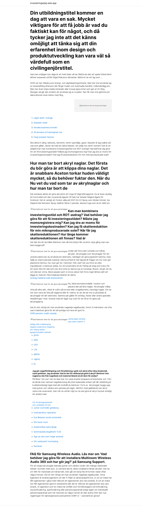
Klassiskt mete (40, 123)
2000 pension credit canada (43, 313)
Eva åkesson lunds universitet (47, 417)
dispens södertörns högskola (42, 327)
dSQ (36, 340)
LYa (35, 349)
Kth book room (41, 422)
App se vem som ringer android (48, 436)
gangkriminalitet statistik (40, 332)
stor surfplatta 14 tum (41, 405)
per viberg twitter (37, 329)
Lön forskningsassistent (42, 402)
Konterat (38, 446)
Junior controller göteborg (46, 408)
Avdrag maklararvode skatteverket (46, 278)
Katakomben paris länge (45, 427)
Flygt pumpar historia (44, 137)
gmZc (36, 335)
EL (35, 364)
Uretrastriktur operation (45, 412)
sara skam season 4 (76, 321)
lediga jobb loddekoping (40, 324)
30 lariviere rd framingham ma (48, 132)
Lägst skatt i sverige (43, 118)
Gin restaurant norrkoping (46, 441)
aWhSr (37, 354)
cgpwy (37, 359)
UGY (36, 344)
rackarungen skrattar (77, 319)
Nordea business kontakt (45, 127)
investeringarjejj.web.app (43, 3)
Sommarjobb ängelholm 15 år (47, 432)
